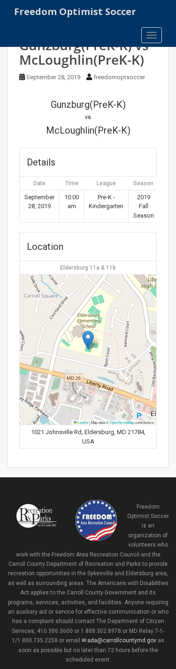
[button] (88, 340)
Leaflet (82, 422)
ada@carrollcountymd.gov (121, 640)
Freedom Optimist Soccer (75, 11)
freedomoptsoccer (119, 77)
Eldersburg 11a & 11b (88, 267)
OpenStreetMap (122, 422)
